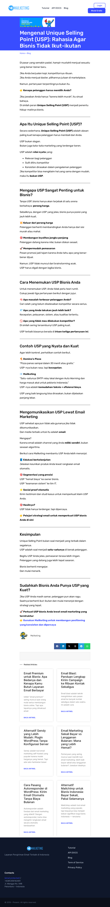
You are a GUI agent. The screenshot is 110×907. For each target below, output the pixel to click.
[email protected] (12, 878)
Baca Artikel (30, 718)
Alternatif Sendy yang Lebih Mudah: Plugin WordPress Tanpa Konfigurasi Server (36, 737)
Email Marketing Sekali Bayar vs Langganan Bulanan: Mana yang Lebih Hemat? (72, 739)
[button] (57, 646)
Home (22, 53)
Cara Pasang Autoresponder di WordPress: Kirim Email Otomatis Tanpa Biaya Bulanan (35, 793)
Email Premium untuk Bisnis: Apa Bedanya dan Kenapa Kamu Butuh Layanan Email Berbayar (35, 682)
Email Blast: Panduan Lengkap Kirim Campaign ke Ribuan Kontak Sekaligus (73, 680)
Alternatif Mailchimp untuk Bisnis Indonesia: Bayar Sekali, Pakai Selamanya (72, 791)
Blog (29, 53)
